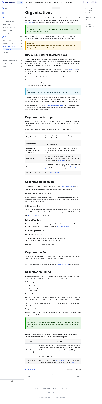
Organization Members (90, 15)
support (47, 31)
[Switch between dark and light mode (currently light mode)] (99, 2)
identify (57, 350)
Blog (54, 388)
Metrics (72, 362)
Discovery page (73, 69)
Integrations (39, 2)
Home (20, 2)
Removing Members (91, 22)
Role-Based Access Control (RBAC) (54, 105)
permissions (29, 22)
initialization (45, 350)
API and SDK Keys (55, 173)
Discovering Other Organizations (89, 9)
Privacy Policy (63, 388)
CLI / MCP (48, 2)
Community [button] (67, 2)
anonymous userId (59, 352)
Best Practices (58, 2)
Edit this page (31, 369)
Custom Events (60, 360)
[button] (12, 37)
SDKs (25, 2)
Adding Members (90, 17)
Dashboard (46, 388)
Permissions (61, 161)
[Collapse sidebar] (12, 381)
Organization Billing (89, 26)
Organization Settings (67, 186)
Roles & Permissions (63, 264)
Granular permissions (33, 29)
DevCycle (37, 388)
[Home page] (26, 8)
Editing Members (90, 19)
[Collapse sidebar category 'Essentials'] (21, 18)
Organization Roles (33, 215)
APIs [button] (30, 2)
